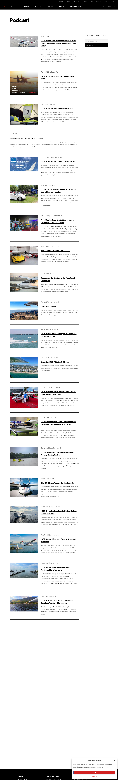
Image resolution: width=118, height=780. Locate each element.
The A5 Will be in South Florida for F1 (55, 251)
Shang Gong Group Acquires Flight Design (26, 138)
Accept (94, 772)
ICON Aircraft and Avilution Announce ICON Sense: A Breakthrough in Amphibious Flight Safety (58, 43)
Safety (50, 6)
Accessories (98, 1)
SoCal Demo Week (48, 306)
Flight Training (76, 1)
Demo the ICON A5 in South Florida (55, 362)
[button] (114, 761)
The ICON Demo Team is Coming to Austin (57, 483)
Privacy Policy (95, 776)
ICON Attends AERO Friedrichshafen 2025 (58, 161)
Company (85, 1)
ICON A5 (26, 6)
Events (61, 6)
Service (68, 1)
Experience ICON (52, 776)
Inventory (61, 1)
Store (91, 1)
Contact (112, 1)
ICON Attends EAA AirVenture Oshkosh (56, 108)
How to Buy (38, 6)
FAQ (106, 1)
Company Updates (75, 6)
